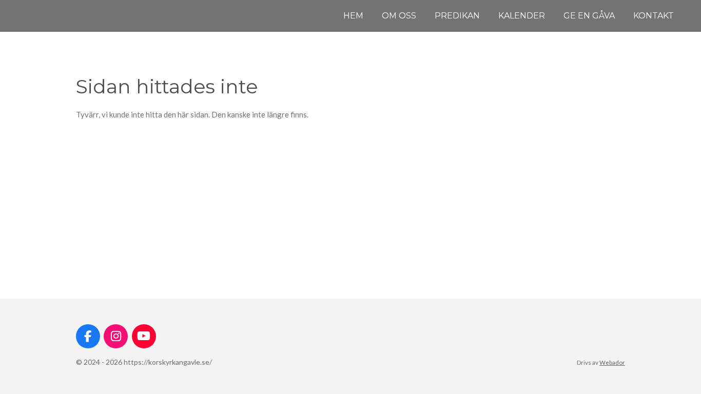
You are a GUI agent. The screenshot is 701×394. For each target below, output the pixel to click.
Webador (612, 362)
